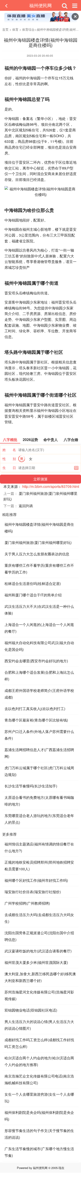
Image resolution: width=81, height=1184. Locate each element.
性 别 (9, 458)
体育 (15, 29)
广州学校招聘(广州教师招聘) (27, 903)
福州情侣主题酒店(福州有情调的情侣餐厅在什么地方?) (39, 847)
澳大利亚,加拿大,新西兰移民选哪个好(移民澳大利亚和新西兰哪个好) (40, 977)
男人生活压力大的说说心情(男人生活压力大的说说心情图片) (39, 1025)
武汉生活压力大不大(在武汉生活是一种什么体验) (39, 610)
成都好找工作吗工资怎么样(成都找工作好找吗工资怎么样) (39, 1043)
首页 (5, 29)
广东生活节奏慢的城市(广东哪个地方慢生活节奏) (39, 1152)
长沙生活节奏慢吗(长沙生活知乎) (30, 786)
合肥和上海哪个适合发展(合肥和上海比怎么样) (39, 676)
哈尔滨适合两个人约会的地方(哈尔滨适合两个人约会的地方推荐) (39, 1061)
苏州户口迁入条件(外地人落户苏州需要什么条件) (39, 735)
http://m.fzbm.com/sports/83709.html (50, 486)
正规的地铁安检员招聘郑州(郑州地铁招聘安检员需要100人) (39, 865)
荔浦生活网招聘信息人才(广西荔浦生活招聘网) (39, 753)
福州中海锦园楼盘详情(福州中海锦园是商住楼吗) (39, 528)
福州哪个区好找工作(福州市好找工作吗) (36, 880)
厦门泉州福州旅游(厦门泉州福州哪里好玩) (38, 542)
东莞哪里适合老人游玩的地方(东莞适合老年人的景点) (39, 819)
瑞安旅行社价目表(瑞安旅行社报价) (32, 891)
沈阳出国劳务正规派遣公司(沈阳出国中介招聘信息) (39, 936)
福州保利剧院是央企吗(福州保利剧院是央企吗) (39, 1116)
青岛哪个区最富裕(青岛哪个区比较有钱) (36, 720)
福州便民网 (40, 5)
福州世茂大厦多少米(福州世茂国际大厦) (36, 962)
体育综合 (28, 29)
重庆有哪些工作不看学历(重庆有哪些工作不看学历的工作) (39, 569)
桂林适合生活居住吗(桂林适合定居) (32, 583)
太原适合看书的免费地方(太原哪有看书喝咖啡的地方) (39, 801)
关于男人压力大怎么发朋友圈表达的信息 (36, 553)
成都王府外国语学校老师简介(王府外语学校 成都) (39, 694)
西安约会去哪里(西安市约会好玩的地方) (36, 660)
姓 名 (9, 449)
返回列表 (26, 505)
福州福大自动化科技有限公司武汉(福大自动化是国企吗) (39, 646)
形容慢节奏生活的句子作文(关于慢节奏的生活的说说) (39, 1134)
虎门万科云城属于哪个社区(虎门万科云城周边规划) (39, 771)
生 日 (9, 467)
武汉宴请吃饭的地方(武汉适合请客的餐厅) (38, 951)
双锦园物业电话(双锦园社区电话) (30, 1010)
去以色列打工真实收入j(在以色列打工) (34, 708)
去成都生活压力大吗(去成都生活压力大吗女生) (39, 918)
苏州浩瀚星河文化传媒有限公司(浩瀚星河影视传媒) (39, 995)
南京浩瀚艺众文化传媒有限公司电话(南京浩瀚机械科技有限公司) (39, 1079)
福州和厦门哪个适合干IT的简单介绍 (33, 594)
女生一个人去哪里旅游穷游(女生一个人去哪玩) (39, 1098)
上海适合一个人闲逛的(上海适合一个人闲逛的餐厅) (39, 628)
